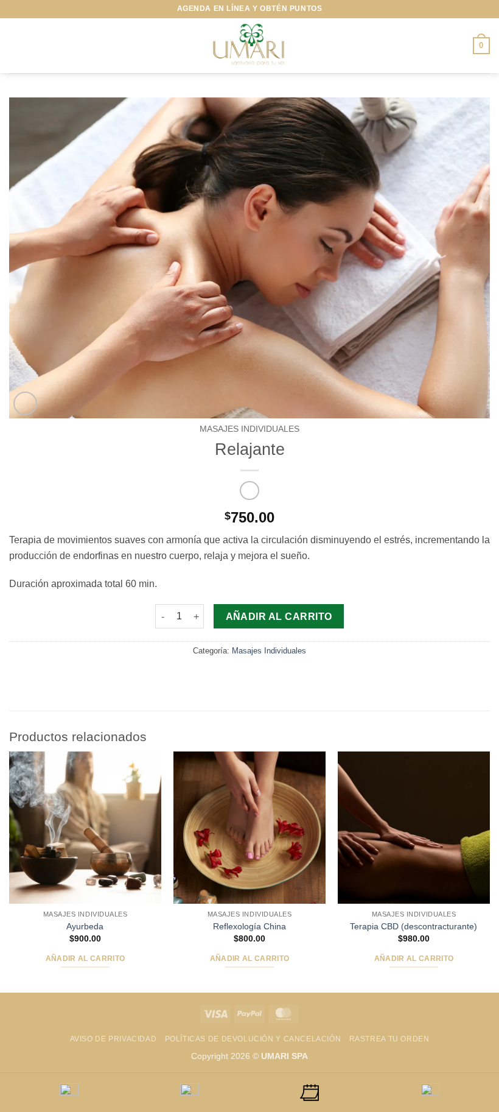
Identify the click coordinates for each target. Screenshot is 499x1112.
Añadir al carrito (279, 616)
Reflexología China (249, 926)
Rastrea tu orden (389, 1039)
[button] (16, 45)
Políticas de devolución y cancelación (253, 1039)
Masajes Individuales (249, 429)
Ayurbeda (84, 926)
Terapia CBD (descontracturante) (413, 926)
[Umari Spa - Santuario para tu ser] (249, 45)
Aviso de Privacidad (113, 1039)
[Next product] (249, 490)
